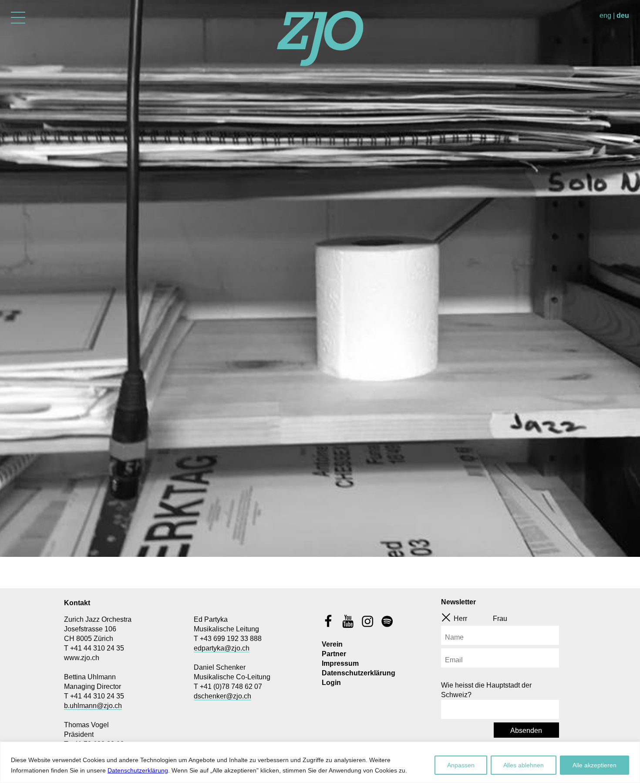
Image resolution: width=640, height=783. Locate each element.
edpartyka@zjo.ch (221, 648)
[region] (320, 762)
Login (331, 682)
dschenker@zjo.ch (222, 696)
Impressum (340, 663)
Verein (332, 644)
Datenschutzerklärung (138, 770)
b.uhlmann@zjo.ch (93, 705)
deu (622, 15)
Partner (334, 654)
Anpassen (461, 765)
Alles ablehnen (523, 765)
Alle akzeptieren (594, 765)
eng (605, 15)
